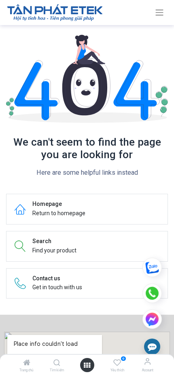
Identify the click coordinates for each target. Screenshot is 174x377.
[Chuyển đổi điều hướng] (159, 12)
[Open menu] (87, 365)
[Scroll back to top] (152, 225)
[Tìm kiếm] (57, 363)
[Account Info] (147, 361)
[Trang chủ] (26, 363)
